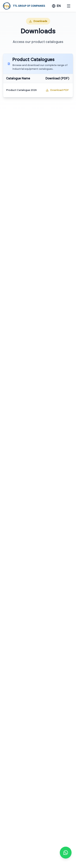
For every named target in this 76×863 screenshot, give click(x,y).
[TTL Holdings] (24, 6)
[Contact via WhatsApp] (66, 853)
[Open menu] (68, 5)
